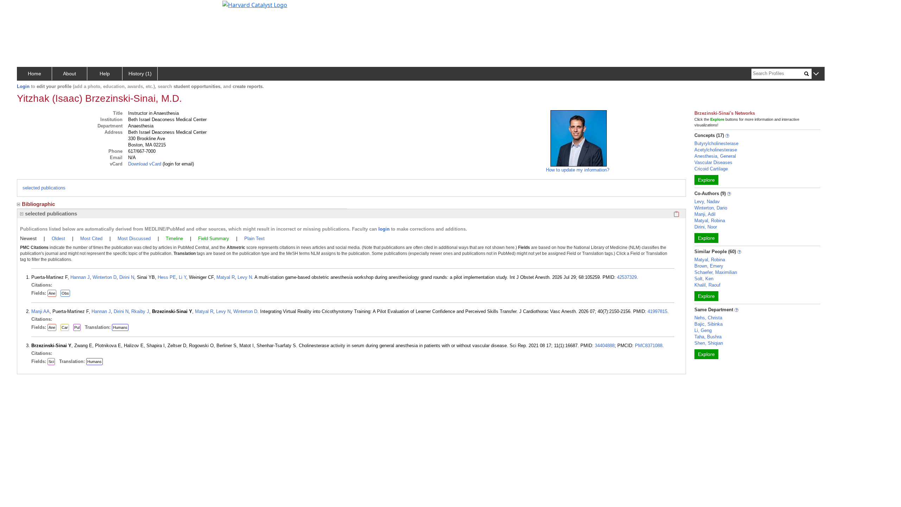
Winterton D (104, 277)
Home (34, 73)
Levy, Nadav (707, 201)
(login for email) (177, 164)
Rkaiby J (140, 311)
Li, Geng (703, 330)
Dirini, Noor (705, 227)
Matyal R (225, 277)
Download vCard (144, 164)
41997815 (657, 311)
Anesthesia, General (715, 156)
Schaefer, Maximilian (715, 272)
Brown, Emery (708, 266)
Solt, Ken (703, 278)
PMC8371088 (648, 345)
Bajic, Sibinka (708, 324)
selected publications (44, 187)
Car (65, 327)
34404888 (605, 345)
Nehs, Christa (708, 317)
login (384, 229)
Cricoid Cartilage (711, 168)
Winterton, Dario (710, 208)
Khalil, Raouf (707, 285)
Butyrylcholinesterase (716, 143)
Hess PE (167, 277)
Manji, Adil (705, 214)
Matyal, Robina (709, 220)
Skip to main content (29, 8)
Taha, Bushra (708, 336)
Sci (51, 361)
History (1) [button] (140, 73)
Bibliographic (38, 204)
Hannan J (80, 277)
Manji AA (40, 311)
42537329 (627, 277)
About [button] (69, 73)
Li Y (182, 277)
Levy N (245, 277)
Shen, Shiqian (708, 343)
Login (23, 86)
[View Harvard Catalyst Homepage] (254, 4)
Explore (706, 180)
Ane (52, 293)
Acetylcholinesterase (715, 149)
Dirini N (126, 277)
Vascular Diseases (713, 162)
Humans (120, 327)
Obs (65, 293)
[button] (816, 74)
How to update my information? (577, 170)
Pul (77, 327)
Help (105, 73)
